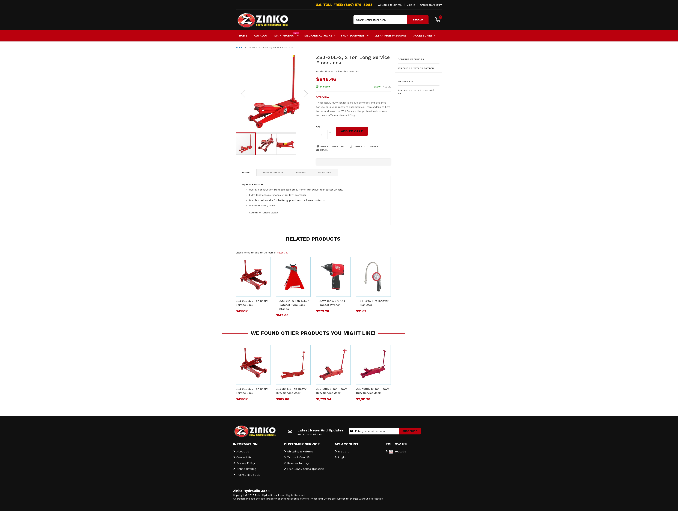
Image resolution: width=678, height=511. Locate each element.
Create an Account (431, 4)
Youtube (400, 451)
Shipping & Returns (300, 451)
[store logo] (251, 20)
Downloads (325, 172)
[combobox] (391, 19)
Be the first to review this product (337, 71)
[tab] (246, 172)
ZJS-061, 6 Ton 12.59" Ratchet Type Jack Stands (294, 305)
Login (342, 457)
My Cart (343, 451)
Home (239, 47)
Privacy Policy (245, 463)
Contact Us (243, 457)
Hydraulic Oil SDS (248, 474)
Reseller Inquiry (298, 463)
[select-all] (282, 252)
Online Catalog (246, 469)
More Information (273, 172)
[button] (243, 93)
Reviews (301, 172)
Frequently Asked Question (305, 469)
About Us (242, 451)
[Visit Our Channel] (391, 452)
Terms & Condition (299, 457)
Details (246, 172)
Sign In (411, 4)
